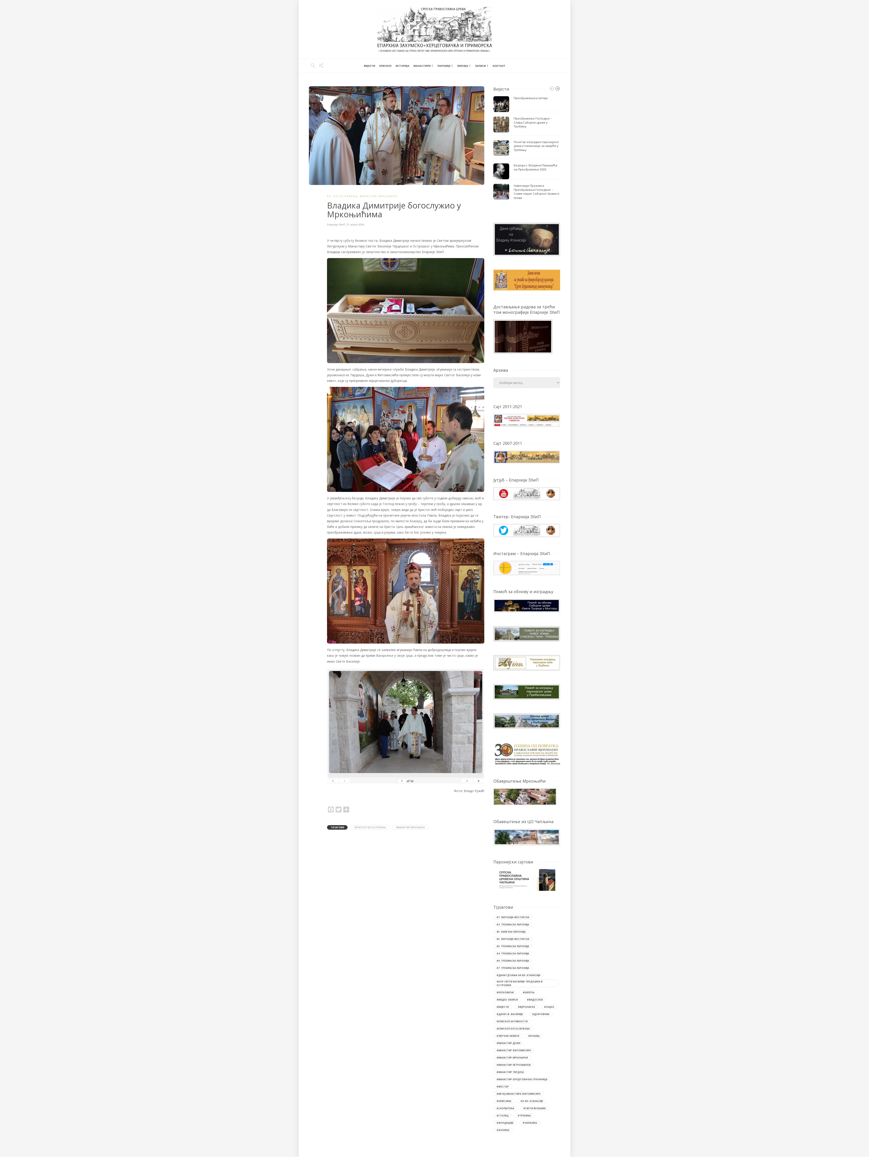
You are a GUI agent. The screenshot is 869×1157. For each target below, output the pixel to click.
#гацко (549, 1006)
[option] (526, 149)
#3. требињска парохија (513, 946)
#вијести (503, 1006)
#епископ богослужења (370, 827)
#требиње (524, 1115)
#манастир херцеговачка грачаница (522, 1079)
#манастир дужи (508, 1043)
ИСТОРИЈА (402, 65)
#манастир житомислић (514, 1050)
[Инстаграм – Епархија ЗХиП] (526, 567)
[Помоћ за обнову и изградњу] (526, 605)
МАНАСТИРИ (422, 65)
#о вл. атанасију (531, 1101)
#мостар (503, 1086)
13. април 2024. (355, 224)
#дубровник (540, 1014)
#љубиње (503, 1130)
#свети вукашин (534, 1108)
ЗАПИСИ (480, 65)
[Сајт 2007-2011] (526, 456)
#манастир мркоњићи (410, 827)
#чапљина (530, 1122)
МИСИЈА (462, 65)
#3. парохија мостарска (513, 939)
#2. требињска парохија (513, 924)
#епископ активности (512, 1021)
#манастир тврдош (510, 1072)
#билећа (529, 992)
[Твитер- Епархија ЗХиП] (526, 530)
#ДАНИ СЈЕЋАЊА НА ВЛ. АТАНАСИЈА (518, 975)
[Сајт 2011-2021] (526, 420)
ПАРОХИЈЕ (444, 65)
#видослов (535, 999)
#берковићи (505, 992)
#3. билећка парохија (511, 931)
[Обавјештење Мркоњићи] (524, 796)
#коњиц (534, 1035)
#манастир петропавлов (514, 1064)
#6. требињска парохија (513, 960)
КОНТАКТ (499, 65)
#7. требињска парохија (513, 968)
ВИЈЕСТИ (369, 65)
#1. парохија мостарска (513, 917)
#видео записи (507, 999)
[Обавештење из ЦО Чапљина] (526, 837)
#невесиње (504, 1101)
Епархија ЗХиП (336, 224)
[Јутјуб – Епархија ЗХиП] (526, 493)
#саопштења (505, 1108)
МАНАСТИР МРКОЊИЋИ (378, 196)
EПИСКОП (385, 65)
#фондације (505, 1122)
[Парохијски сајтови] (526, 880)
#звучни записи (508, 1035)
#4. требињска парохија (513, 953)
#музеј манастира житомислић (519, 1093)
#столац (503, 1115)
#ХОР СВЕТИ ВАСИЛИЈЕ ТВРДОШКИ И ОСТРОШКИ (519, 983)
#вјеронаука (526, 1006)
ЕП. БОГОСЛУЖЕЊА (342, 196)
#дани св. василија (510, 1014)
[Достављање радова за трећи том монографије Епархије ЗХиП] (523, 336)
